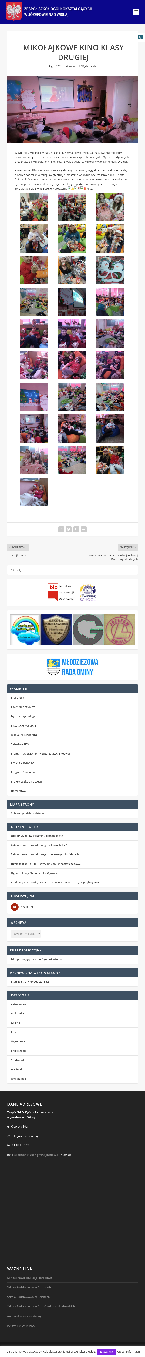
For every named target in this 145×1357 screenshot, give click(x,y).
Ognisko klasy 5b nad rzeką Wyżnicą (34, 873)
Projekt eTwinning (22, 763)
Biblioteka (17, 697)
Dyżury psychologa (23, 716)
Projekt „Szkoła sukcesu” (27, 781)
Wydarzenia (88, 66)
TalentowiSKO (20, 744)
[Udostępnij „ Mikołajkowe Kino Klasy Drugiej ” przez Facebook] (61, 529)
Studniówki (18, 1060)
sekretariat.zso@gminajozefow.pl (36, 1155)
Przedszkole (18, 1051)
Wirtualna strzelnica (24, 735)
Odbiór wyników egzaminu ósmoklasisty (37, 836)
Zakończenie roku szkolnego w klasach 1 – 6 (39, 845)
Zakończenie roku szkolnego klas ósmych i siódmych (45, 854)
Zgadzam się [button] (106, 1351)
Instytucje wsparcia (23, 725)
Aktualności (72, 66)
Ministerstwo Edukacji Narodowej (30, 1278)
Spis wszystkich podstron (27, 813)
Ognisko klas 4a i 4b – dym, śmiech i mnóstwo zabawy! (46, 864)
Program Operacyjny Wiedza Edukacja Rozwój (40, 753)
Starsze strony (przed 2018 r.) (30, 981)
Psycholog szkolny (23, 707)
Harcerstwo (18, 791)
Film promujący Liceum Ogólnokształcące (37, 959)
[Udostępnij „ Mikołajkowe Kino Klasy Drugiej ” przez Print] (84, 529)
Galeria (15, 1022)
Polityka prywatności (21, 1325)
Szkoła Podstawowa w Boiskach (28, 1297)
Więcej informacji (128, 1351)
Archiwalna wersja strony (24, 1316)
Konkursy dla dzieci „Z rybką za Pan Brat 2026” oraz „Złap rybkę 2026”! (56, 882)
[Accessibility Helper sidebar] (140, 37)
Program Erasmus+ (23, 772)
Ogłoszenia (18, 1041)
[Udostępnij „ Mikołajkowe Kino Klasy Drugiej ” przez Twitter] (68, 529)
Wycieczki (17, 1069)
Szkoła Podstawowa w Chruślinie (29, 1287)
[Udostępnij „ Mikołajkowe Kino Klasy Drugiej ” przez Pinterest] (76, 529)
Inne (14, 1032)
